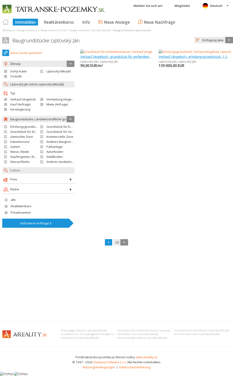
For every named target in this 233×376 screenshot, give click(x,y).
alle (13, 200)
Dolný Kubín (18, 71)
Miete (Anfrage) (57, 104)
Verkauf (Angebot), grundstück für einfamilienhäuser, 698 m (116, 56)
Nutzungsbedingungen (99, 367)
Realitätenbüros (59, 22)
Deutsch (216, 6)
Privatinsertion (21, 212)
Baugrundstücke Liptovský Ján (46, 40)
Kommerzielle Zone (59, 137)
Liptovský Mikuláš (58, 71)
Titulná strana (5, 22)
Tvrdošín (16, 76)
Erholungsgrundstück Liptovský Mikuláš (84, 330)
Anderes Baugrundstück (63, 142)
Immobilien (25, 22)
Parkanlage (54, 147)
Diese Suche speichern (26, 53)
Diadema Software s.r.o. (110, 362)
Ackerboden (54, 152)
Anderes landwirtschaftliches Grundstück (75, 162)
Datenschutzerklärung (134, 367)
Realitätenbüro (21, 206)
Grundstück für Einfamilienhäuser (69, 127)
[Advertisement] (116, 284)
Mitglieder (182, 6)
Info (86, 22)
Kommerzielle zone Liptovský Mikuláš (197, 334)
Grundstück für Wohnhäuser (30, 132)
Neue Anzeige (117, 22)
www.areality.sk (146, 357)
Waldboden (54, 157)
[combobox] (213, 40)
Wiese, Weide (19, 152)
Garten (15, 147)
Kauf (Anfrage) (20, 104)
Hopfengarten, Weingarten (29, 157)
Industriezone (20, 142)
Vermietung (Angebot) (61, 99)
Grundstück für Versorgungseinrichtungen (76, 132)
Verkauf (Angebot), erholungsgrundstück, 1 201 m (195, 56)
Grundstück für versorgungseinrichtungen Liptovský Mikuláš (96, 334)
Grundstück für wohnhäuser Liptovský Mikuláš (201, 330)
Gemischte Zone (21, 137)
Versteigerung (20, 109)
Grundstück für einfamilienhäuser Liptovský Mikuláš (148, 330)
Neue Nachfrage (159, 22)
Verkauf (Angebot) (23, 99)
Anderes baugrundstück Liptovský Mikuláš (142, 337)
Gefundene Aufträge (35, 223)
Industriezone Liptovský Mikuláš (80, 337)
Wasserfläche (20, 162)
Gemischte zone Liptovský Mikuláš (137, 334)
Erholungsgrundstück (25, 127)
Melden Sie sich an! (148, 6)
